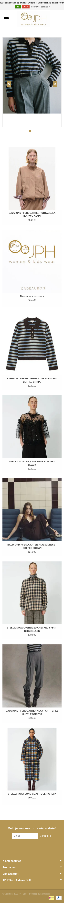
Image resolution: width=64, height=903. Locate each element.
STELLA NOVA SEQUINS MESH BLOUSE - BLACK (32, 463)
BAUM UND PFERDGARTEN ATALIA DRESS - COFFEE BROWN (32, 546)
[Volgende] (55, 84)
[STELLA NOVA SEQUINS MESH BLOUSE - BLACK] (32, 426)
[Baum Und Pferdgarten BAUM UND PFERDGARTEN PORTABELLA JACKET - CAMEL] (32, 178)
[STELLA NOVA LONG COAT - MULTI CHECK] (32, 759)
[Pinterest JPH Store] (32, 846)
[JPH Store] (38, 20)
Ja (18, 7)
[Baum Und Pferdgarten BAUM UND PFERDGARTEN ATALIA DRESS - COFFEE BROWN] (32, 509)
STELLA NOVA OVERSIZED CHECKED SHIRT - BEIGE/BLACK (32, 629)
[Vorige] (9, 84)
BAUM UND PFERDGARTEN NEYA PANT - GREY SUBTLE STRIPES (32, 712)
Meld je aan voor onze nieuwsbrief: (32, 828)
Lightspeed (45, 894)
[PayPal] (58, 898)
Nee (26, 7)
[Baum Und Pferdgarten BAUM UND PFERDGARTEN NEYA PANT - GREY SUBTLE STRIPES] (32, 675)
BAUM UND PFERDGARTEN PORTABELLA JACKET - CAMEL (32, 214)
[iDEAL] (51, 898)
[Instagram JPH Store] (38, 846)
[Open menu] (6, 18)
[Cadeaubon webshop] (32, 261)
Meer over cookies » (40, 7)
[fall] (32, 76)
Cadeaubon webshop (32, 296)
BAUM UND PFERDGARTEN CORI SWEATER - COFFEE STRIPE (32, 380)
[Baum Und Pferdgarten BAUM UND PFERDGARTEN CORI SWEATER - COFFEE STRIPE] (32, 343)
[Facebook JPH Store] (26, 846)
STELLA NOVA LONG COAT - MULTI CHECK (32, 794)
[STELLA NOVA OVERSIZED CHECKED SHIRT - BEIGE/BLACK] (32, 592)
